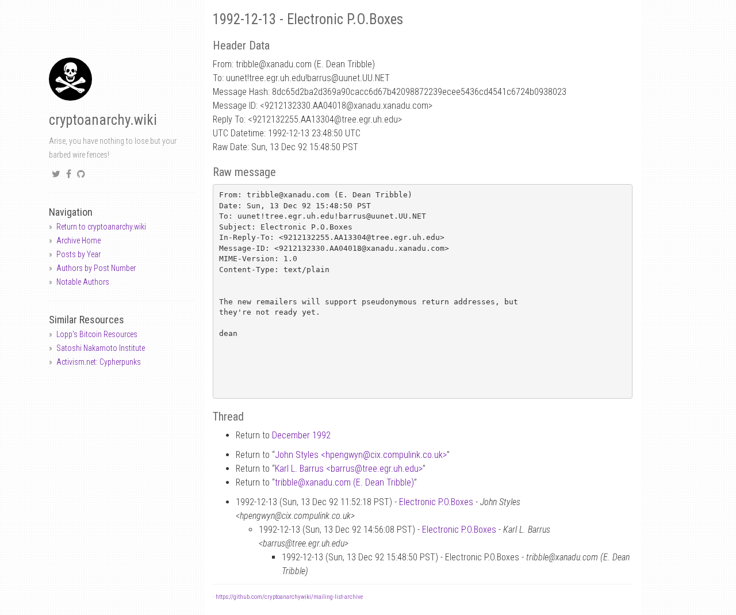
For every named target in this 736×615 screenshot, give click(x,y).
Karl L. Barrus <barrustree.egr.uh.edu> (349, 468)
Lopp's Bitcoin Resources (96, 334)
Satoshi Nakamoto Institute (100, 348)
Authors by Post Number (96, 268)
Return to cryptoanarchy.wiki (101, 226)
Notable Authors (82, 282)
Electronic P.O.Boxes (436, 501)
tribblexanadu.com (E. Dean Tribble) (344, 482)
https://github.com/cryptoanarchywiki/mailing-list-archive (289, 597)
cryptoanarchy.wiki (103, 120)
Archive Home (78, 240)
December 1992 (301, 435)
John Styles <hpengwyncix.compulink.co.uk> (361, 454)
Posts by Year (78, 254)
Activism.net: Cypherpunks (98, 361)
